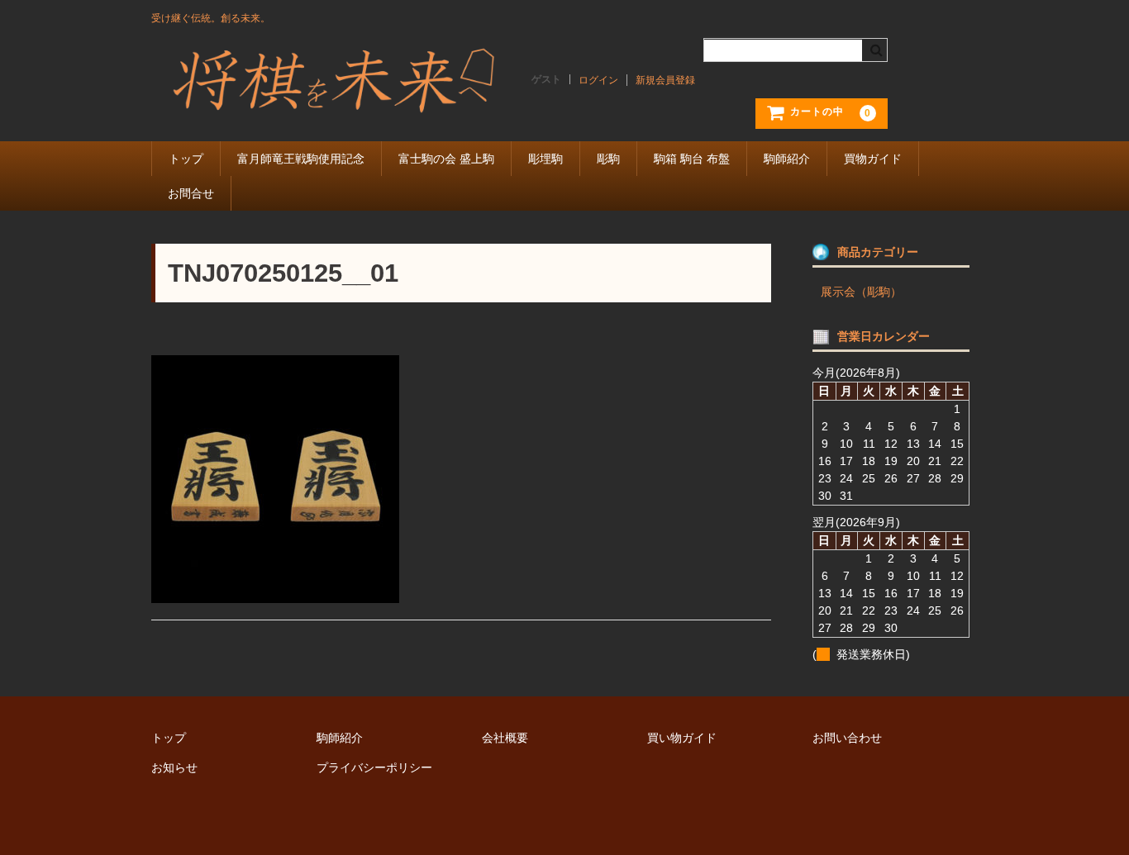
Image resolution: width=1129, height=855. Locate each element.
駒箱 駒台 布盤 (692, 158)
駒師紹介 (787, 158)
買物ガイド (873, 158)
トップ (186, 158)
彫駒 (608, 158)
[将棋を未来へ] (333, 101)
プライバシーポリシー (374, 767)
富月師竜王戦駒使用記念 (300, 158)
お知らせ (174, 767)
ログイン (598, 80)
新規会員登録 (665, 80)
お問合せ (191, 193)
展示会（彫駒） (861, 291)
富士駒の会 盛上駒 (446, 158)
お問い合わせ (847, 737)
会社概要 (505, 737)
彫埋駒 (545, 158)
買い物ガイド (682, 737)
